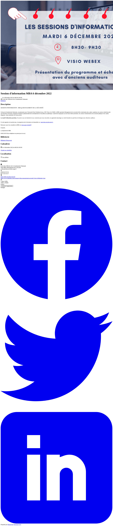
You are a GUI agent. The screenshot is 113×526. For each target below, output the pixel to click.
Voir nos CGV (17, 524)
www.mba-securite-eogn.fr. (47, 122)
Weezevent (10, 524)
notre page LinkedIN (26, 125)
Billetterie (3, 100)
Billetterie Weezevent (6, 140)
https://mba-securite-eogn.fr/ (8, 176)
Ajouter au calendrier (6, 150)
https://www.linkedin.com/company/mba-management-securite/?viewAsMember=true (23, 178)
